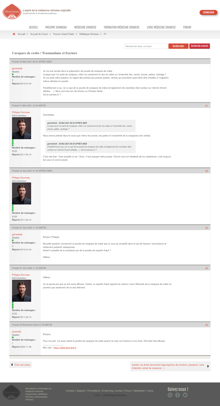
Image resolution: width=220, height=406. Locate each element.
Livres (119, 390)
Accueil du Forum (39, 34)
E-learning (107, 390)
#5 (206, 324)
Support (81, 390)
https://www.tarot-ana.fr (64, 347)
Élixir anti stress (22, 364)
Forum (187, 27)
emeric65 (16, 331)
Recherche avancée (199, 46)
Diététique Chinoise (89, 34)
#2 (206, 170)
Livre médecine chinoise (161, 27)
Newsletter (139, 390)
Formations (93, 390)
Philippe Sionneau (56, 27)
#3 (206, 227)
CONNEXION (208, 12)
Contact (70, 390)
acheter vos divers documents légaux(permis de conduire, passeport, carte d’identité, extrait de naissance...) (168, 366)
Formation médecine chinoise (121, 27)
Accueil (33, 27)
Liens (150, 390)
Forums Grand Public (63, 34)
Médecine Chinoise (85, 27)
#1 (206, 105)
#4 (206, 268)
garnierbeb (17, 68)
